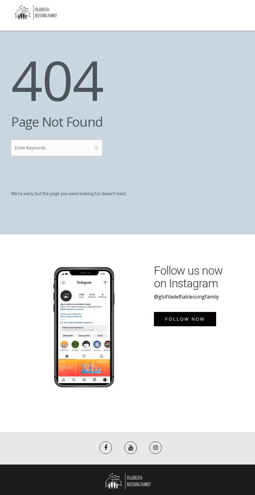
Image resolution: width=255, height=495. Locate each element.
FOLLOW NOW (185, 319)
